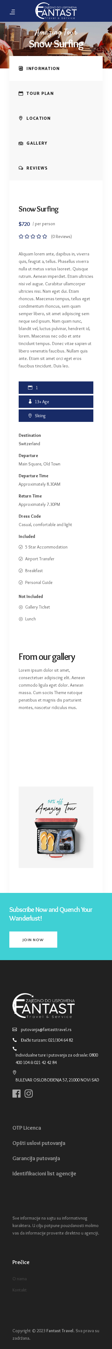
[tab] (56, 68)
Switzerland (29, 443)
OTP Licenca (26, 1127)
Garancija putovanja (36, 1158)
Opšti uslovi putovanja (38, 1143)
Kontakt (19, 1290)
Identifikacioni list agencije (44, 1173)
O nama (19, 1278)
